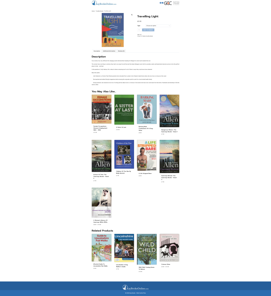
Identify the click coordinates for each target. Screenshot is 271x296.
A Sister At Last (121, 127)
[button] (132, 15)
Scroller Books (149, 36)
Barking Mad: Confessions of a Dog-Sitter (146, 128)
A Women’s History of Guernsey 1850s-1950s (100, 221)
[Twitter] (162, 3)
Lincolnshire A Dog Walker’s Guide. (122, 266)
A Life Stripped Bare (145, 173)
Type (138, 25)
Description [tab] (97, 51)
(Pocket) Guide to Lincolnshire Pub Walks (100, 265)
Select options (98, 136)
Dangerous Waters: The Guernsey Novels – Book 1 (169, 131)
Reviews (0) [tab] (121, 51)
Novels (144, 36)
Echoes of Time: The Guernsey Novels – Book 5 (101, 176)
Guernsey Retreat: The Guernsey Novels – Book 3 (169, 177)
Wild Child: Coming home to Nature (146, 268)
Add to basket (148, 30)
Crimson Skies (165, 264)
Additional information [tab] (109, 51)
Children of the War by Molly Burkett (123, 172)
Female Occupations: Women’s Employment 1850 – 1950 (100, 128)
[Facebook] (160, 3)
